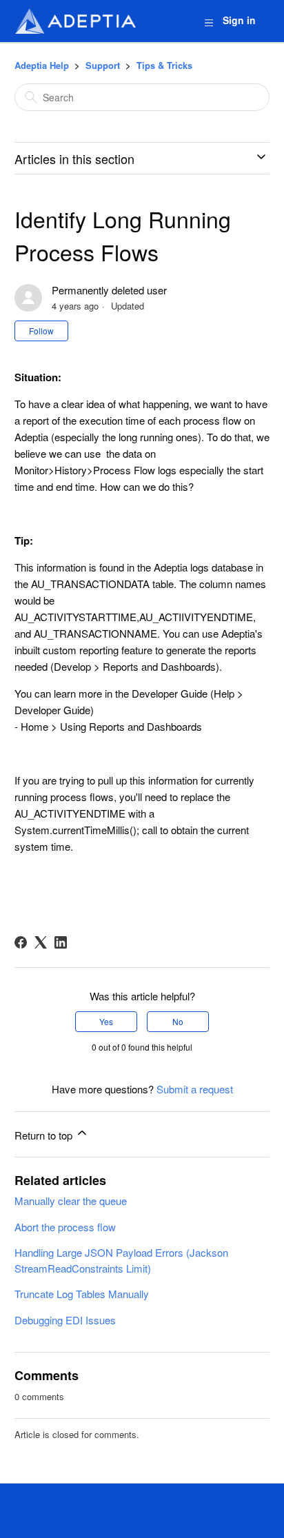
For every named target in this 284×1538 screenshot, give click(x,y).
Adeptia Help (41, 65)
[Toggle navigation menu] (208, 22)
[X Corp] (40, 942)
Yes (106, 1021)
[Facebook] (20, 942)
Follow (41, 330)
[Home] (75, 21)
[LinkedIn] (60, 942)
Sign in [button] (239, 20)
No (177, 1021)
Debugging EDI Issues (65, 1320)
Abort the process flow (65, 1227)
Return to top (44, 1135)
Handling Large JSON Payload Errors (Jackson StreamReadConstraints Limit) (121, 1260)
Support (102, 65)
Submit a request (194, 1089)
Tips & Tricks (164, 65)
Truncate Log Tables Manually (81, 1293)
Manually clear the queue (70, 1200)
